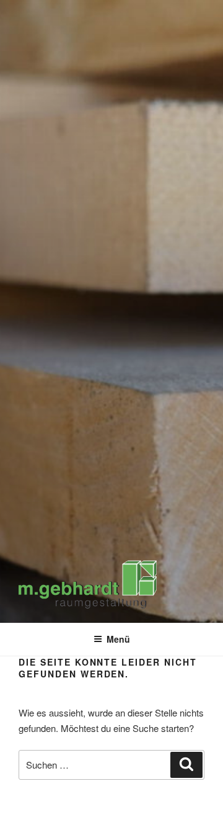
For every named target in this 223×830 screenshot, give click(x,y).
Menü (118, 639)
